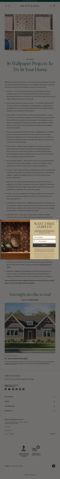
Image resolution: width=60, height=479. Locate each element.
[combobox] (35, 241)
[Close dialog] (57, 221)
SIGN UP (44, 245)
